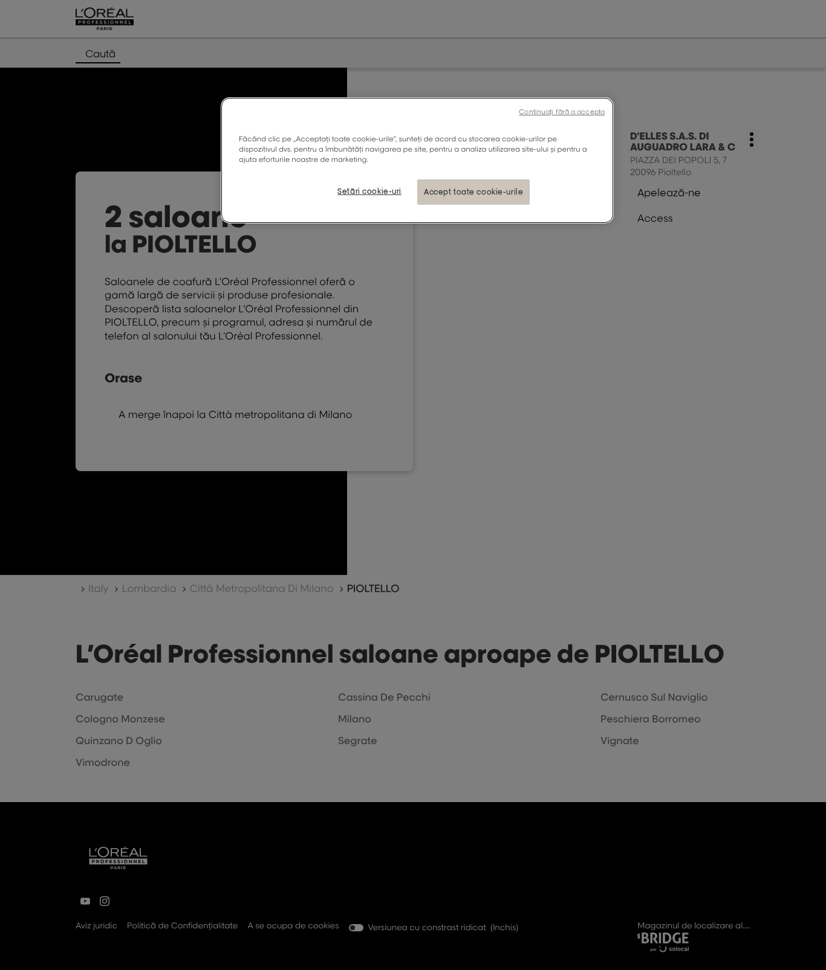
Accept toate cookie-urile (473, 191)
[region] (417, 160)
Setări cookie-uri (369, 191)
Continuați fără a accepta (562, 112)
